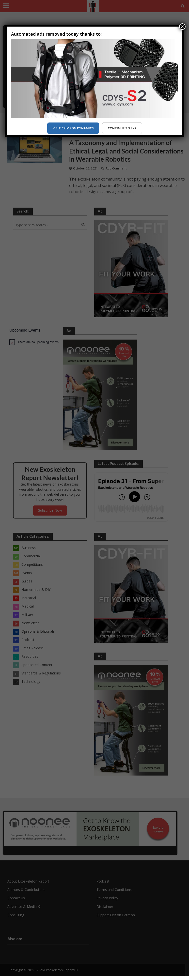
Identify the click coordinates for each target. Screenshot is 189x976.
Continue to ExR (122, 128)
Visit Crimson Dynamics (73, 128)
